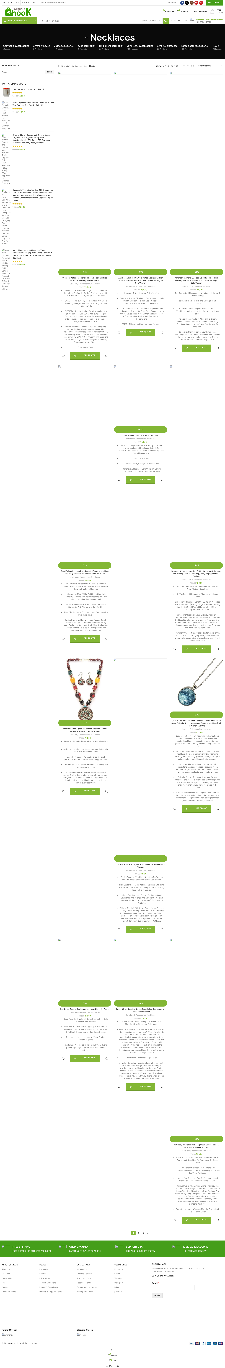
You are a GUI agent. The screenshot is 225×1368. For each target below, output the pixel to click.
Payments (43, 1269)
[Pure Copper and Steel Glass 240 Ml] (6, 92)
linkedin (117, 1287)
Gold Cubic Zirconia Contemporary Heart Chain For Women (85, 1009)
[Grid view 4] (192, 66)
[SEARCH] (166, 21)
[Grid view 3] (188, 66)
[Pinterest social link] (201, 3)
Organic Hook (15, 1343)
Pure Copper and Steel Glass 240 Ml (28, 89)
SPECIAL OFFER (180, 21)
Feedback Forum (84, 1283)
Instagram (118, 1283)
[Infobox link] (206, 21)
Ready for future (9, 1292)
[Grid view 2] (184, 66)
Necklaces (95, 284)
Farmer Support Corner (87, 1287)
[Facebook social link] (182, 3)
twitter (117, 1274)
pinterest (118, 1292)
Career (5, 1287)
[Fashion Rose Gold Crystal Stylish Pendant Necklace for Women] (140, 756)
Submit (157, 1295)
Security (42, 1274)
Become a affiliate (84, 1274)
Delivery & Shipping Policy (50, 1292)
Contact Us (7, 1278)
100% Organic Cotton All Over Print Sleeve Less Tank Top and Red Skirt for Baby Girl (33, 103)
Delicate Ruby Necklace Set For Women (141, 435)
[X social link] (187, 3)
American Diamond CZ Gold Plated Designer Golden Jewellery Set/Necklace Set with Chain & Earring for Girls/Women (140, 280)
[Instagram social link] (192, 3)
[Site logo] (18, 11)
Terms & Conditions (47, 1283)
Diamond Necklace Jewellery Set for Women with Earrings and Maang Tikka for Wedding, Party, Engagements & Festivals (196, 573)
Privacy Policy (45, 1278)
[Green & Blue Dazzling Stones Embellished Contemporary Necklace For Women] (140, 969)
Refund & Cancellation (48, 1287)
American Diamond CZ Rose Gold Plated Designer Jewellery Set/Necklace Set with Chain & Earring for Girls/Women (196, 280)
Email (155, 1283)
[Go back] (87, 37)
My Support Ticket (85, 1292)
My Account (214, 3)
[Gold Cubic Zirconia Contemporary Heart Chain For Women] (84, 969)
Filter (49, 72)
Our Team (6, 1274)
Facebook (118, 1269)
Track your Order (84, 1278)
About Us (6, 1269)
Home (60, 66)
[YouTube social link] (196, 3)
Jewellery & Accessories (76, 66)
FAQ (4, 1283)
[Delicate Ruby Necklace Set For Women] (140, 395)
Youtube (117, 1278)
